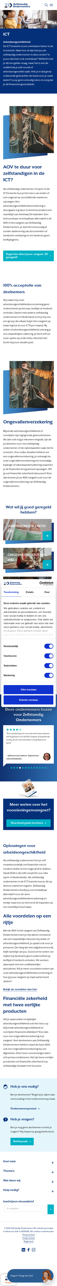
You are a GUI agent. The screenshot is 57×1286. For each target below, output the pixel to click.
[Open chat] (47, 1276)
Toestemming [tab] (11, 592)
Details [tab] (30, 592)
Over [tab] (47, 592)
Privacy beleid (28, 1235)
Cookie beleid (28, 1238)
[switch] (48, 655)
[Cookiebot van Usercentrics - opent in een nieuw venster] (40, 583)
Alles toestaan (28, 689)
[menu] (51, 5)
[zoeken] (46, 5)
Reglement (28, 1241)
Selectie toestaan (28, 700)
